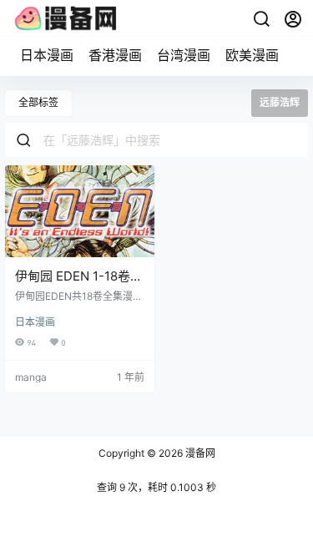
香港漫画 (115, 55)
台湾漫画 (183, 55)
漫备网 (199, 453)
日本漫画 (46, 55)
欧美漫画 (252, 55)
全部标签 (38, 102)
